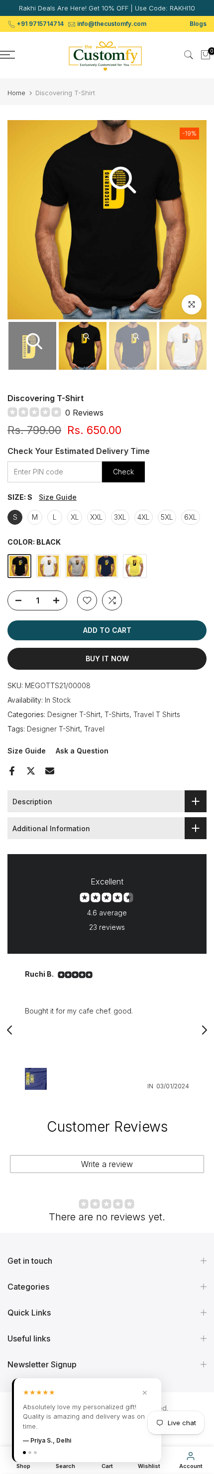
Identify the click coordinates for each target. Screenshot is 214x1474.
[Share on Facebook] (11, 770)
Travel (94, 729)
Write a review (107, 1164)
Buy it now (107, 658)
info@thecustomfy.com (111, 23)
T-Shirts (117, 714)
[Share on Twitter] (30, 770)
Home (16, 93)
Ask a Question (82, 750)
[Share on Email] (49, 770)
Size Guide (58, 497)
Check (123, 471)
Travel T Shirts (156, 714)
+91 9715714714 (40, 23)
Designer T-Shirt (74, 714)
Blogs (198, 23)
